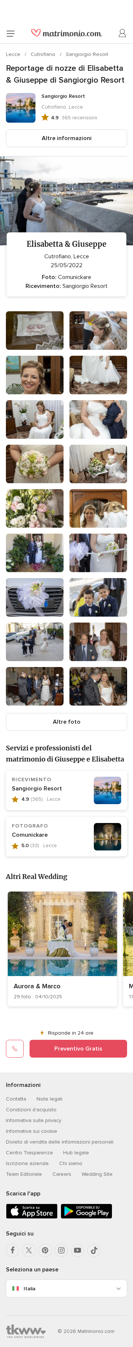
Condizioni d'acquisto (31, 1110)
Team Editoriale (24, 1174)
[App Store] (32, 1217)
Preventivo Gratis (78, 1048)
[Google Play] (86, 1217)
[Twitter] (28, 1250)
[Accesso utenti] (122, 33)
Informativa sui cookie (31, 1131)
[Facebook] (12, 1250)
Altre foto (67, 722)
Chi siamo (70, 1163)
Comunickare (30, 835)
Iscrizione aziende (27, 1163)
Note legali (49, 1099)
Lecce (14, 54)
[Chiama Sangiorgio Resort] (15, 1049)
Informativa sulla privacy (33, 1120)
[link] (62, 949)
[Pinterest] (45, 1250)
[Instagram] (61, 1250)
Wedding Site (97, 1174)
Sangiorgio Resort (87, 54)
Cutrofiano (44, 54)
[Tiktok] (93, 1250)
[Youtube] (77, 1250)
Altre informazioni (67, 138)
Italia (29, 1288)
